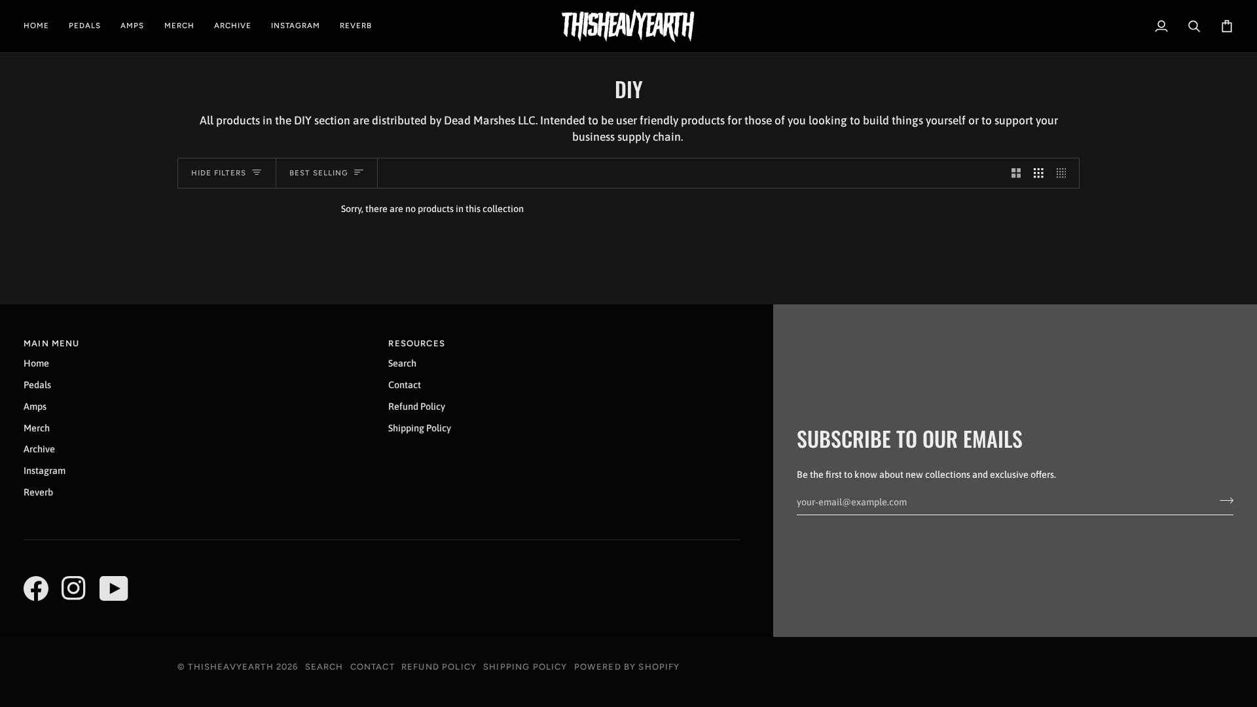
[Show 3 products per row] (1038, 173)
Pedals (37, 384)
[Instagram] (74, 588)
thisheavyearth (230, 667)
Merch (37, 427)
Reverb (38, 492)
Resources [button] (416, 343)
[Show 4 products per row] (1065, 173)
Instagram (44, 470)
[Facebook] (36, 588)
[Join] (1222, 500)
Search (402, 363)
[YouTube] (114, 588)
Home (36, 363)
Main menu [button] (52, 343)
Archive (39, 448)
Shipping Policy (419, 427)
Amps (35, 406)
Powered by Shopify (627, 667)
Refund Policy (416, 406)
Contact (404, 384)
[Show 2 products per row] (1016, 173)
